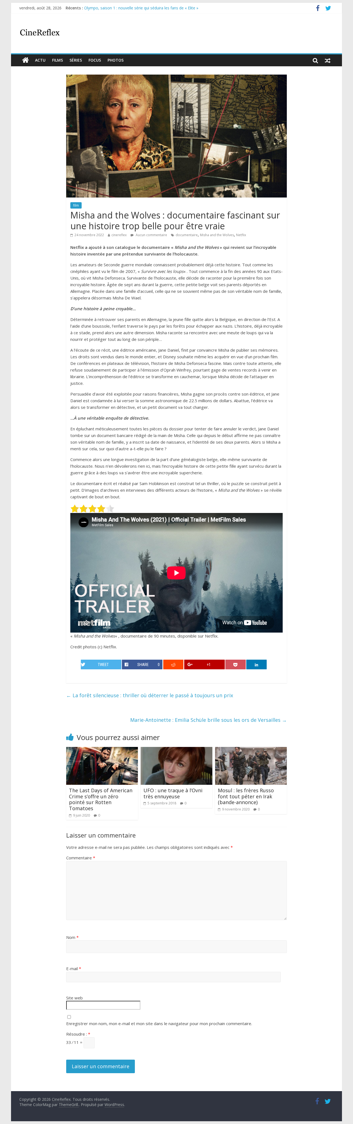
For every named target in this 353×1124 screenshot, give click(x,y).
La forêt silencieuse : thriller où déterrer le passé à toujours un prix (149, 695)
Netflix (241, 235)
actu (40, 60)
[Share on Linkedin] (256, 664)
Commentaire (80, 857)
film (76, 205)
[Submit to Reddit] (173, 664)
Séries (75, 60)
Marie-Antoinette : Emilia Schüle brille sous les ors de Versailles (208, 720)
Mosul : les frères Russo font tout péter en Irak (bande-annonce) (246, 796)
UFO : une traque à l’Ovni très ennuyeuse (172, 793)
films (57, 60)
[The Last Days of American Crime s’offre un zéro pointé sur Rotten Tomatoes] (102, 750)
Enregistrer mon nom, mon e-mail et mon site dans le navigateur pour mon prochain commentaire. (159, 1023)
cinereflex (119, 235)
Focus (95, 60)
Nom (72, 937)
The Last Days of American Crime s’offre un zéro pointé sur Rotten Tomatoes (100, 799)
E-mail (73, 968)
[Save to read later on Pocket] (235, 664)
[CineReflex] (25, 60)
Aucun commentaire (151, 235)
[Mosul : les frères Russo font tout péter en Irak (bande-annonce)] (251, 750)
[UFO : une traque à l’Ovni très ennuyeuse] (176, 750)
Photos (116, 60)
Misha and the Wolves (217, 235)
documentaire (187, 235)
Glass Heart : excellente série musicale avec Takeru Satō (134, 7)
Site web (74, 998)
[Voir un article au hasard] (328, 60)
